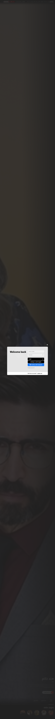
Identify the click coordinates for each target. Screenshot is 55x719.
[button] (36, 362)
